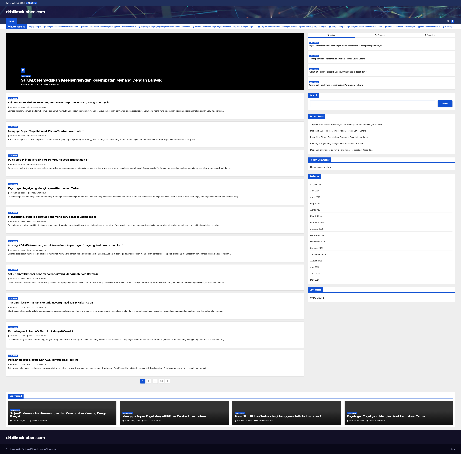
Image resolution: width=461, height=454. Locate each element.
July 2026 (315, 191)
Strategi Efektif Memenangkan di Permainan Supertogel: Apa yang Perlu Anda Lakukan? (66, 245)
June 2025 (315, 273)
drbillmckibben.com (25, 11)
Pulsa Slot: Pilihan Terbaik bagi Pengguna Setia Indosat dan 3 (338, 72)
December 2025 (317, 235)
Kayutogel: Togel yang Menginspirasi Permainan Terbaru (336, 85)
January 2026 (316, 229)
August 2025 (316, 261)
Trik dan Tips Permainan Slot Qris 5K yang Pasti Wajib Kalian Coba (50, 302)
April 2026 (315, 210)
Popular (381, 35)
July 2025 (314, 267)
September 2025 (318, 254)
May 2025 (314, 280)
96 (161, 381)
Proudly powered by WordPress (18, 449)
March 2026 (316, 216)
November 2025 (317, 241)
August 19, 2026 (17, 279)
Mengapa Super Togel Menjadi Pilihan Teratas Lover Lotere (74, 80)
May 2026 (315, 203)
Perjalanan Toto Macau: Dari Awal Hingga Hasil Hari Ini (43, 359)
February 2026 (317, 222)
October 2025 (316, 248)
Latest (332, 35)
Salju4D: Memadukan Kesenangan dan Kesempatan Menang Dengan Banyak (345, 46)
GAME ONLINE (26, 76)
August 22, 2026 (31, 84)
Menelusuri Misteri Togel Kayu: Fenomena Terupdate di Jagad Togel (52, 216)
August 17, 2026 (17, 307)
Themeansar (51, 449)
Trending (431, 35)
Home (11, 21)
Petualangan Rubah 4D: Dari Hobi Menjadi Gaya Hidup (43, 331)
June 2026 (315, 197)
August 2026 (316, 184)
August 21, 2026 (17, 221)
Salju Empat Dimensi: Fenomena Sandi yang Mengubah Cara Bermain (53, 274)
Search (314, 95)
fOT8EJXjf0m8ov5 (51, 84)
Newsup (40, 449)
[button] (448, 21)
